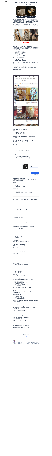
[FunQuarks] (6, 1)
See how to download (35, 172)
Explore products (26, 42)
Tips (26, 336)
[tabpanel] (18, 35)
